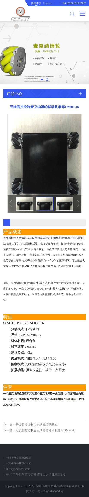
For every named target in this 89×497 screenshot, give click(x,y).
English (47, 3)
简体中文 (36, 3)
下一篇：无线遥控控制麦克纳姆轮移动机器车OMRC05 (39, 430)
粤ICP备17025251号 (50, 491)
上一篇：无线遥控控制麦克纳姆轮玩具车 (30, 424)
